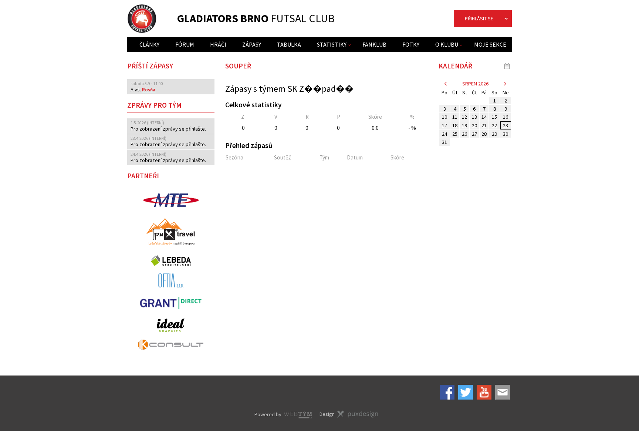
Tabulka (289, 44)
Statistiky (331, 44)
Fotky (410, 44)
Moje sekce (490, 44)
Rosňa (148, 90)
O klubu (446, 44)
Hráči (218, 44)
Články (149, 44)
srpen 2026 (475, 83)
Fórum (184, 44)
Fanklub (374, 44)
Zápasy (251, 44)
